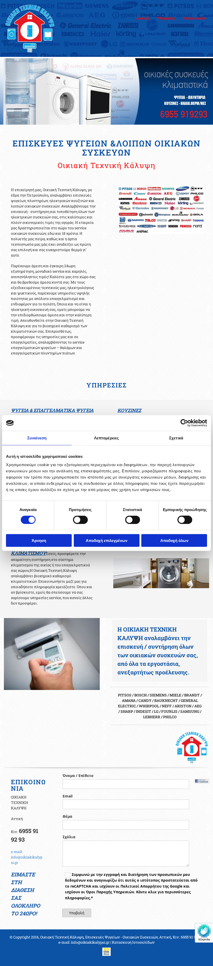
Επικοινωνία (194, 18)
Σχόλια (69, 837)
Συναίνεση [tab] (36, 438)
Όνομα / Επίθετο (78, 776)
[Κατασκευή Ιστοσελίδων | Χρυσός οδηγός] (106, 952)
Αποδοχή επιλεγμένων (106, 540)
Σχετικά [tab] (176, 438)
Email (67, 796)
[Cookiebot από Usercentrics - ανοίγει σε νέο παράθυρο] (184, 423)
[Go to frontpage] (35, 28)
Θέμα (67, 816)
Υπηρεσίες (166, 18)
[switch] (80, 520)
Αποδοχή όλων (174, 540)
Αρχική (142, 18)
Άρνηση (39, 540)
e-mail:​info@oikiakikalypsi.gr (26, 857)
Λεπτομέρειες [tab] (106, 438)
